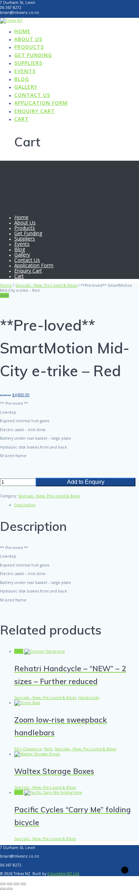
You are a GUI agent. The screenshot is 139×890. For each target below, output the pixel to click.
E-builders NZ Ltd (63, 873)
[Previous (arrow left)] (3, 889)
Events (25, 71)
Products (29, 46)
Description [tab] (25, 504)
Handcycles (88, 697)
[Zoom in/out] (3, 884)
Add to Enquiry (85, 482)
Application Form (41, 102)
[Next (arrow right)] (9, 889)
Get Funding (33, 55)
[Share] (16, 884)
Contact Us (32, 95)
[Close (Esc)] (23, 884)
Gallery (25, 86)
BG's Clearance (28, 748)
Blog (21, 79)
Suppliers (28, 62)
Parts (48, 748)
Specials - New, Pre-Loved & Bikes (46, 285)
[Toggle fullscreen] (9, 884)
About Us (28, 39)
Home (22, 31)
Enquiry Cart (34, 111)
